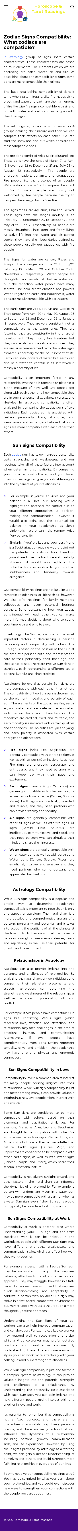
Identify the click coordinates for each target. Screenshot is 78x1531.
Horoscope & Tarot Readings (48, 9)
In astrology (13, 57)
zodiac (16, 454)
